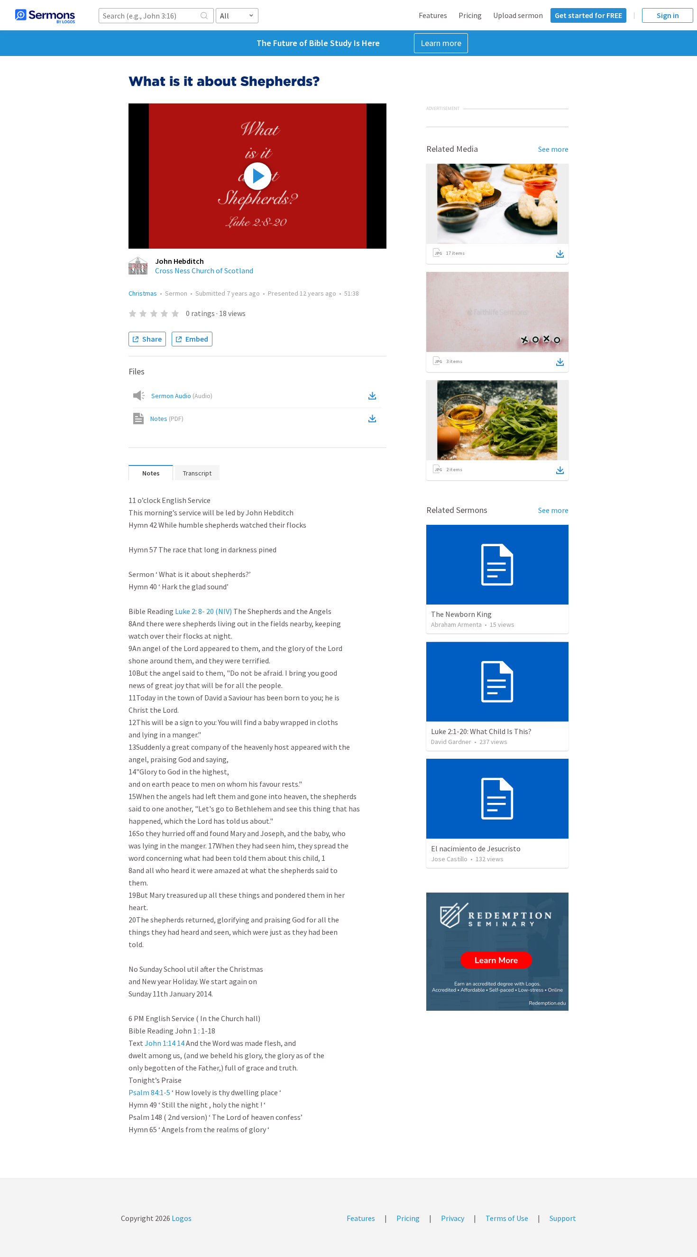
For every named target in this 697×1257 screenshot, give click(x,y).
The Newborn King (461, 614)
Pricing (470, 15)
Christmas (142, 293)
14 (180, 1043)
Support (563, 1218)
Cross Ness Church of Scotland (204, 270)
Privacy (452, 1218)
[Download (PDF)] (374, 418)
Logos (181, 1218)
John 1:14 (160, 1043)
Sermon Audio (181, 395)
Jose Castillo (449, 859)
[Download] (560, 254)
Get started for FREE (588, 15)
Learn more (441, 42)
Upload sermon (518, 15)
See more (553, 149)
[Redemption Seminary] (497, 952)
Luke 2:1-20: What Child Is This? (481, 731)
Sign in (668, 15)
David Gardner (451, 741)
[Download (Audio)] (374, 396)
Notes (166, 418)
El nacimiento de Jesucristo (476, 848)
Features (433, 15)
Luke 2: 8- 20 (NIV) (203, 611)
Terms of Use (507, 1218)
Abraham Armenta (456, 624)
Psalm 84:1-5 (149, 1092)
